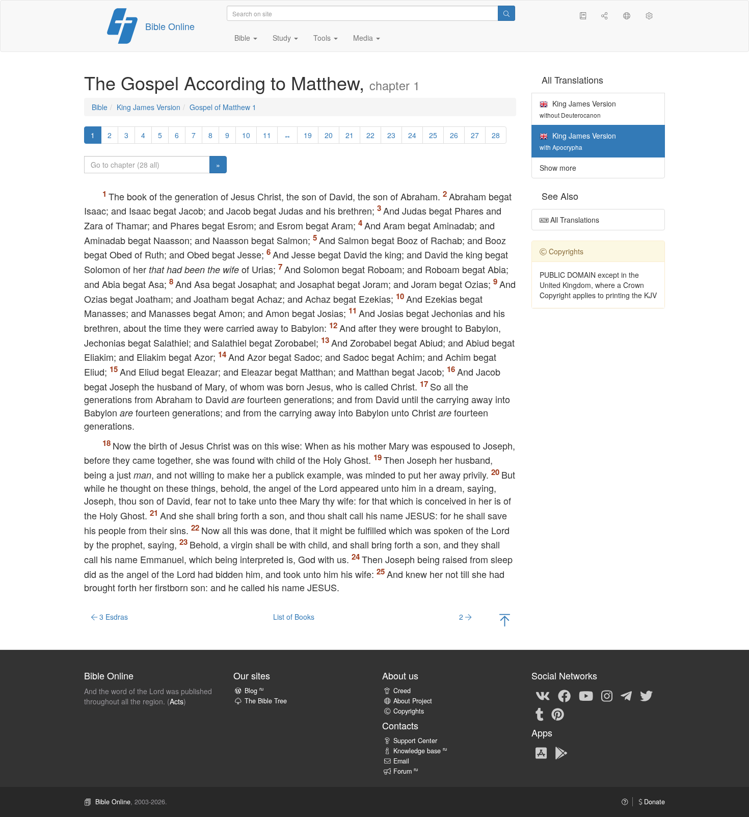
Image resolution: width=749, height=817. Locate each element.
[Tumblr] (540, 713)
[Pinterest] (557, 713)
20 (329, 135)
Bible (100, 107)
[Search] (506, 13)
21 (349, 135)
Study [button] (283, 38)
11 (267, 135)
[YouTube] (586, 695)
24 (412, 135)
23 (391, 135)
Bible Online (170, 26)
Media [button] (364, 38)
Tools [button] (323, 38)
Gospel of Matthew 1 (223, 107)
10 (246, 135)
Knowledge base (420, 750)
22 (370, 135)
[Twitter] (646, 695)
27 (475, 135)
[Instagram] (606, 695)
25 (433, 135)
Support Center (415, 740)
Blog (254, 690)
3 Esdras (112, 617)
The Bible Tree (266, 700)
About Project (412, 700)
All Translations (573, 220)
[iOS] (541, 752)
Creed (402, 690)
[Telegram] (626, 695)
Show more (558, 168)
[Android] (561, 752)
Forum (405, 771)
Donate (653, 801)
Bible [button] (243, 38)
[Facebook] (564, 695)
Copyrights (408, 711)
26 (454, 135)
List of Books (293, 617)
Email (401, 761)
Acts (176, 701)
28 (496, 135)
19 (308, 135)
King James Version (148, 107)
